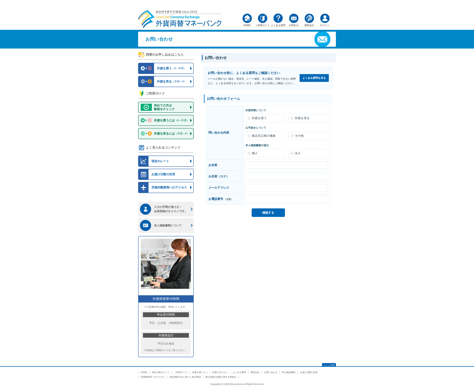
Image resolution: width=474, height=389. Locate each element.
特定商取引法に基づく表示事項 (185, 377)
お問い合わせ (270, 372)
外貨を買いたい (200, 372)
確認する (268, 212)
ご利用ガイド (262, 24)
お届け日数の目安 (309, 372)
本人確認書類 (288, 372)
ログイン (325, 24)
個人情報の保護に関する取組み (220, 377)
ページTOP (329, 365)
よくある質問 (278, 24)
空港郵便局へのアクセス (153, 377)
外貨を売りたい (220, 372)
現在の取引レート (161, 372)
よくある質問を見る (314, 77)
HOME (247, 24)
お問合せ (293, 24)
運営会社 (309, 24)
